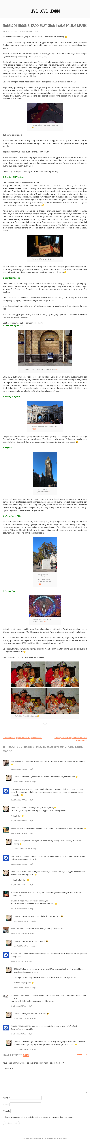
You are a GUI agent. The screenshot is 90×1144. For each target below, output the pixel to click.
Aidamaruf (16, 828)
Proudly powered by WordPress (33, 1139)
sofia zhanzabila (19, 789)
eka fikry (15, 856)
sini (57, 369)
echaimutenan (17, 995)
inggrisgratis (24, 31)
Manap (14, 953)
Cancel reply (81, 1054)
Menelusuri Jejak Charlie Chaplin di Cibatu (22, 737)
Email (6, 1104)
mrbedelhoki (17, 892)
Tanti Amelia (17, 929)
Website (6, 1111)
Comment (8, 1068)
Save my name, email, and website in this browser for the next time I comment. (39, 1117)
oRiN (15, 31)
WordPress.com (62, 1139)
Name (6, 1097)
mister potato (33, 31)
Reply (31, 769)
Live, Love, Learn (45, 11)
